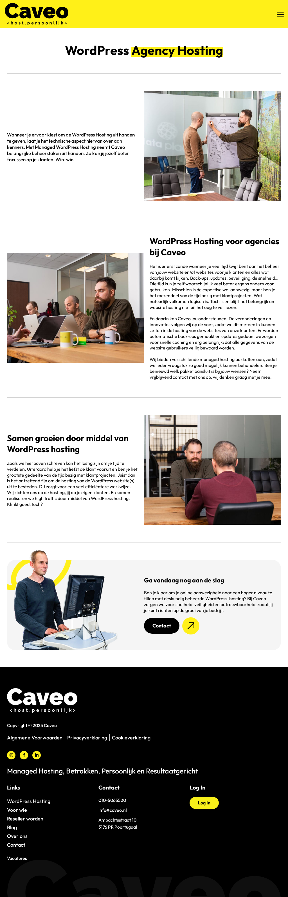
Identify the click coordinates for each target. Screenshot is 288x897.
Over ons (17, 836)
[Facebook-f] (24, 755)
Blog (12, 827)
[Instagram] (11, 755)
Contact (16, 845)
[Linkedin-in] (36, 755)
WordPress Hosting (28, 801)
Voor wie (17, 810)
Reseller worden (25, 818)
